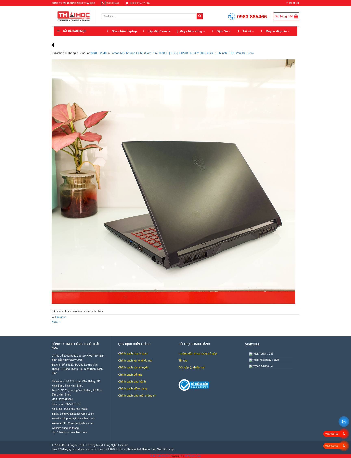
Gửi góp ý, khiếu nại (191, 367)
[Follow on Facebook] (287, 3)
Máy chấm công (191, 31)
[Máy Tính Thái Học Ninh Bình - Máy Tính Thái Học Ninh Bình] (73, 16)
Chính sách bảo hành (132, 381)
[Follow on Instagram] (290, 3)
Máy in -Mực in (276, 31)
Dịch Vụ (222, 31)
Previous (59, 317)
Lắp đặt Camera (159, 31)
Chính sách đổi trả (130, 374)
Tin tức (183, 360)
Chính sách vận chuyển (133, 367)
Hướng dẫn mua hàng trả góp (198, 353)
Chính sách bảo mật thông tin (137, 395)
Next (56, 321)
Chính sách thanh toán (132, 353)
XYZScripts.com (192, 456)
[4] (173, 181)
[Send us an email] (298, 3)
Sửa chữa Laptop (124, 31)
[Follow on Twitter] (294, 3)
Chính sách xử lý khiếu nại (135, 360)
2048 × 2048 (98, 53)
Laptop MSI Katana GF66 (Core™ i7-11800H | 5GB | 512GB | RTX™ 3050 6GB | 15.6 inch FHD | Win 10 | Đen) (182, 53)
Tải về (247, 31)
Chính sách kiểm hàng (132, 388)
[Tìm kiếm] (200, 16)
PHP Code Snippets (160, 456)
